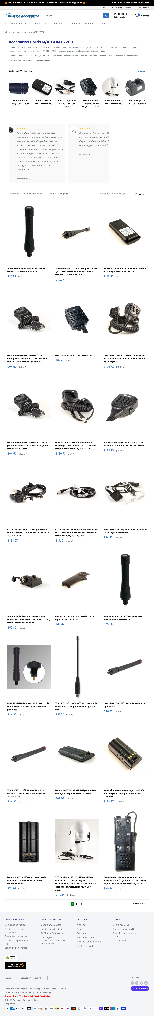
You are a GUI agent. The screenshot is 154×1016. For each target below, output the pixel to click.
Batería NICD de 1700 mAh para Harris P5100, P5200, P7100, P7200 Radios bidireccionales (26, 880)
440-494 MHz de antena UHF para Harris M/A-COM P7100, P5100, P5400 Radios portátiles (28, 706)
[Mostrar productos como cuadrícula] (140, 194)
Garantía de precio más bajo (16, 942)
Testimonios (83, 933)
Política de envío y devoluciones (14, 930)
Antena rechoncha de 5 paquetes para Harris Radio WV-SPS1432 (122, 618)
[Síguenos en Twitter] (136, 983)
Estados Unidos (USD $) (31, 978)
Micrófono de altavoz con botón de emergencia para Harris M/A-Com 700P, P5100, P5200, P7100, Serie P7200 (27, 358)
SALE (104, 23)
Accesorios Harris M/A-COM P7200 (28, 32)
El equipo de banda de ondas (124, 935)
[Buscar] (106, 15)
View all (141, 71)
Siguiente (138, 904)
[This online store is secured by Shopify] (11, 956)
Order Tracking (116, 8)
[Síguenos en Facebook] (132, 983)
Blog (79, 929)
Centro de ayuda (85, 946)
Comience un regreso (16, 925)
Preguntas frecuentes (16, 936)
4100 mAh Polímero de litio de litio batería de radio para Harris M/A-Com (124, 270)
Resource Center (85, 937)
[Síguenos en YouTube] (141, 983)
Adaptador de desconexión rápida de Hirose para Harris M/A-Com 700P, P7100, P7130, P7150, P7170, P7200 (28, 619)
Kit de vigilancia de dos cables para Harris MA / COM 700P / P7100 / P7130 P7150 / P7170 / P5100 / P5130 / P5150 (76, 532)
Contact (146, 8)
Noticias (81, 925)
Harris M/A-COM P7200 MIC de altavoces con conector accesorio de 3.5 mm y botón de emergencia (124, 358)
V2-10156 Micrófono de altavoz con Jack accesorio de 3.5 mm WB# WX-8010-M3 (124, 444)
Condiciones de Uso (51, 925)
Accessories (41, 23)
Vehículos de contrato (16, 948)
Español (9, 978)
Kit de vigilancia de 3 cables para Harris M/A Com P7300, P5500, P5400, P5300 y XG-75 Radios (28, 532)
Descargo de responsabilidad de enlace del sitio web (54, 940)
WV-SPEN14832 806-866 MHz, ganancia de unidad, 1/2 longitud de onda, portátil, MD (76, 706)
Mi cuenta (119, 17)
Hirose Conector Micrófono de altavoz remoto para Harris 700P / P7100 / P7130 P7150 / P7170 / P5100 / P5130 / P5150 (75, 445)
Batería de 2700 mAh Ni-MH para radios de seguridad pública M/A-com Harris (75, 792)
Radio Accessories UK (124, 929)
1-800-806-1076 (140, 2)
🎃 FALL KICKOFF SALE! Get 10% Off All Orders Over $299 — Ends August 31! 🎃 (45, 2)
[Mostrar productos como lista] (144, 194)
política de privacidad (52, 929)
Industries (59, 23)
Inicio (7, 32)
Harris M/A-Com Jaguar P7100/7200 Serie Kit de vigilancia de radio (125, 531)
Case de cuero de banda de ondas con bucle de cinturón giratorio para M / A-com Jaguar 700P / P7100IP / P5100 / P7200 (125, 880)
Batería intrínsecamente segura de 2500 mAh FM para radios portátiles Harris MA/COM (124, 793)
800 (34, 996)
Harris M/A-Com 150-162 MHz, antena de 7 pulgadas (124, 705)
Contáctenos (119, 940)
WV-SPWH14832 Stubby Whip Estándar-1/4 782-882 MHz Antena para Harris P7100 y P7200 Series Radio (76, 271)
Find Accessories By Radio (83, 23)
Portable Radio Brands (16, 23)
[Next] (145, 93)
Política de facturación (52, 933)
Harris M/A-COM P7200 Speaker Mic (74, 355)
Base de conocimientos (89, 941)
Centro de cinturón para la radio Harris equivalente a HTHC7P (74, 618)
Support (128, 8)
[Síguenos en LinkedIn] (146, 983)
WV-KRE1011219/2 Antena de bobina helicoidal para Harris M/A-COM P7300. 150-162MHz (27, 793)
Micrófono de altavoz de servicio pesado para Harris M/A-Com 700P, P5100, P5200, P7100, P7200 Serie (28, 445)
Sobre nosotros (121, 925)
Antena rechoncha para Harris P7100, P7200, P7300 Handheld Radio (26, 270)
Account (105, 8)
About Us (137, 8)
